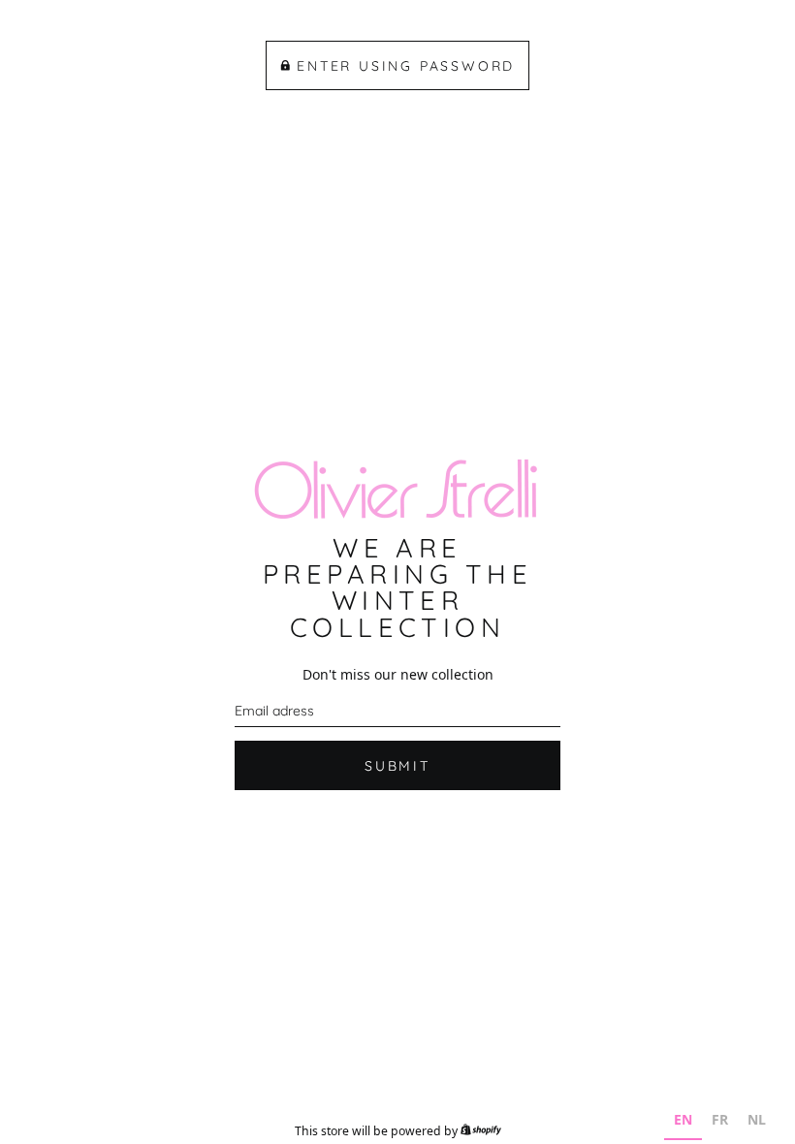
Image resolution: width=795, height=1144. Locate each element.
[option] (720, 1122)
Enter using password (406, 66)
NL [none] (756, 1119)
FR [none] (720, 1119)
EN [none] (683, 1119)
